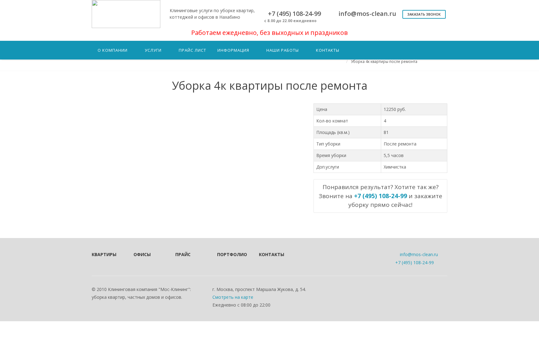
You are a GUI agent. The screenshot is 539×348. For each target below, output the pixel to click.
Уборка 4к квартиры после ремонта (384, 61)
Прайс (183, 254)
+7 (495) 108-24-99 (414, 262)
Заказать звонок (424, 14)
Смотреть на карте (232, 297)
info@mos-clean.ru (419, 254)
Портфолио (229, 254)
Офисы (142, 254)
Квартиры (104, 254)
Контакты (271, 254)
